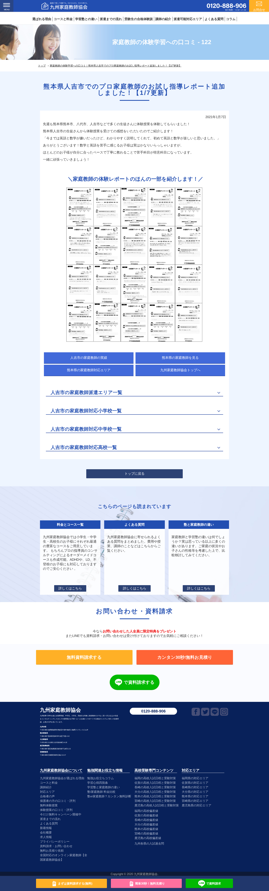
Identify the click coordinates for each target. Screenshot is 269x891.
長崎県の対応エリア (195, 787)
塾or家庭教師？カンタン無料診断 (109, 796)
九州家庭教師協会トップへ (180, 370)
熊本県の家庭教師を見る (180, 358)
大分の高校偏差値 (146, 824)
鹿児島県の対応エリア (196, 805)
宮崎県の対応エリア (195, 800)
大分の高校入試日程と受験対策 (155, 791)
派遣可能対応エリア (188, 19)
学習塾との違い (86, 19)
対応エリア (47, 791)
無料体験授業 (49, 805)
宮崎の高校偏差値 (146, 833)
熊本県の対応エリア (195, 796)
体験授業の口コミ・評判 (56, 809)
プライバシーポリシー (55, 841)
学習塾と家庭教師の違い (103, 787)
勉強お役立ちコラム (100, 778)
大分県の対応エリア (195, 791)
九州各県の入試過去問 (149, 843)
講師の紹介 (163, 19)
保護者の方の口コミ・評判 (57, 800)
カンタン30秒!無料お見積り (184, 657)
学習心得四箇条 (97, 782)
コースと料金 (63, 19)
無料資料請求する (84, 657)
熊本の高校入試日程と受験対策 (155, 796)
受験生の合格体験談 (138, 19)
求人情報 (46, 837)
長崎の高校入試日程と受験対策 (155, 787)
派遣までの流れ (111, 19)
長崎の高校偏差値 (146, 820)
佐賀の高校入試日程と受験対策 (155, 782)
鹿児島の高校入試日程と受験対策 (156, 805)
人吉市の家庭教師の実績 (88, 358)
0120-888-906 (153, 711)
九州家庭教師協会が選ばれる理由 (62, 778)
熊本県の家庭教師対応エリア (88, 370)
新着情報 (46, 828)
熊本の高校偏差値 (146, 829)
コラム (231, 19)
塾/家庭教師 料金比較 (101, 791)
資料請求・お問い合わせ (56, 846)
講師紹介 (46, 787)
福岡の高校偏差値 (146, 810)
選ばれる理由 (41, 19)
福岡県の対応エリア (195, 778)
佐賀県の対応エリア (195, 782)
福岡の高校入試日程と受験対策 (155, 778)
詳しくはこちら (70, 588)
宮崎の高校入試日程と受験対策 (155, 800)
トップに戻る (134, 474)
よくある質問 (214, 19)
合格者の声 (47, 796)
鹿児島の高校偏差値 (147, 838)
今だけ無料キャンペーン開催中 (60, 814)
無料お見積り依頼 (52, 850)
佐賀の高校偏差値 (146, 815)
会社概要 (46, 832)
